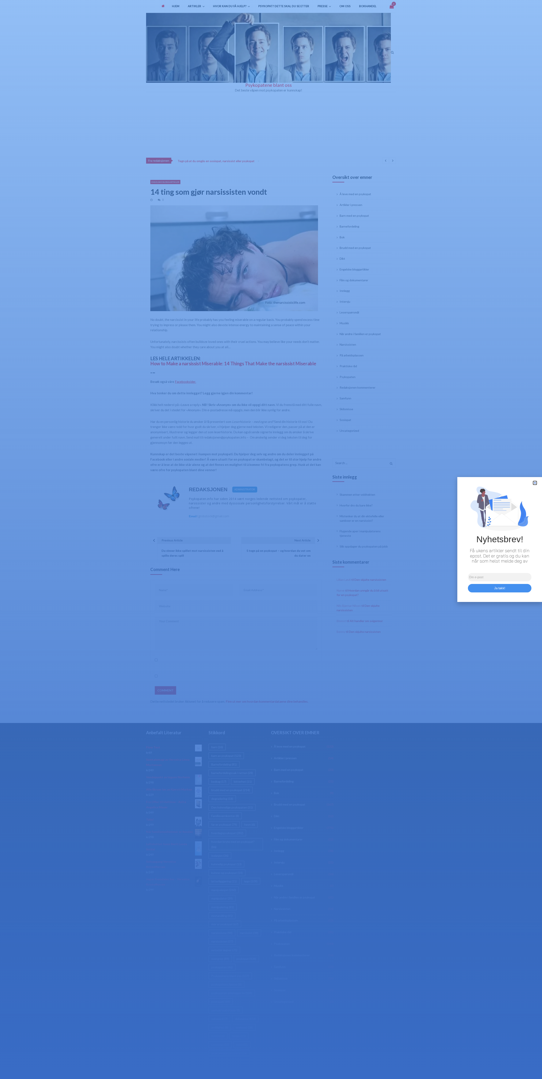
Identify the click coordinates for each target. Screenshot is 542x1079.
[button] (534, 482)
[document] (271, 539)
